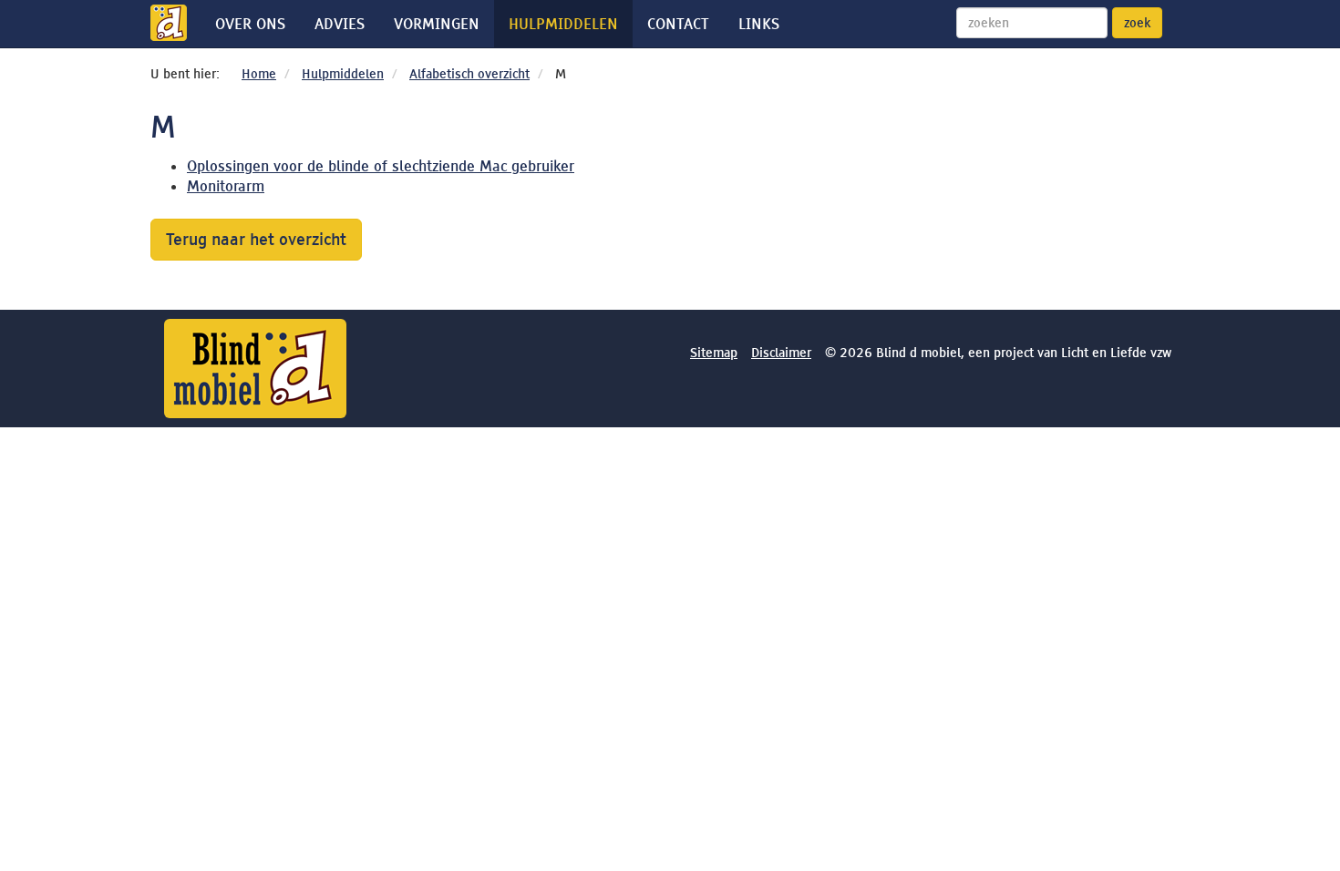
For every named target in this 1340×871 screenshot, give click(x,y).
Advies (339, 24)
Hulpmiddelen (563, 24)
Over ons (250, 24)
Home (259, 74)
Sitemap (713, 352)
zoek (1137, 23)
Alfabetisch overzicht (469, 74)
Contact (678, 24)
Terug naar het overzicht (256, 239)
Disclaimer (781, 352)
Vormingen (436, 24)
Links (758, 24)
